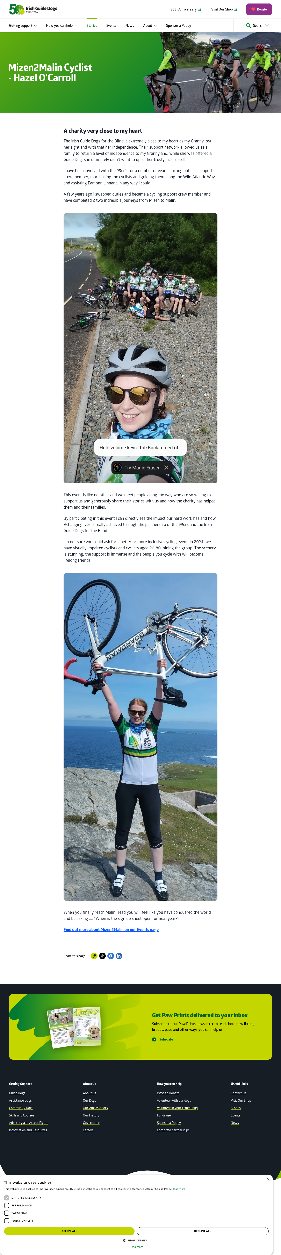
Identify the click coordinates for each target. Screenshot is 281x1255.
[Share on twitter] (102, 956)
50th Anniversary (184, 9)
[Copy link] (94, 956)
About (147, 25)
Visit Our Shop (222, 9)
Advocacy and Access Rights (28, 1122)
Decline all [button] (202, 1231)
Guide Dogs (17, 1093)
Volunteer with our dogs (174, 1100)
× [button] (268, 1179)
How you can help (59, 25)
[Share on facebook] (110, 956)
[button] (136, 1240)
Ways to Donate (168, 1093)
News (129, 25)
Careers (88, 1130)
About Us (89, 1093)
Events (111, 25)
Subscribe (166, 1039)
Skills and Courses (21, 1115)
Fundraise (164, 1115)
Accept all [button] (69, 1231)
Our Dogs (89, 1100)
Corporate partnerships (173, 1130)
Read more (179, 1189)
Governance (91, 1122)
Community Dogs (21, 1108)
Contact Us (238, 1093)
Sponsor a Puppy (178, 25)
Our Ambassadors (95, 1108)
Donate (262, 9)
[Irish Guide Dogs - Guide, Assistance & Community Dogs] (39, 9)
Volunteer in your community (177, 1108)
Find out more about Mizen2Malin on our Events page (111, 929)
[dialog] (136, 1215)
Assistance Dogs (20, 1100)
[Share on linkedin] (119, 956)
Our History (91, 1115)
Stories (92, 25)
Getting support (20, 25)
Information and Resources (28, 1130)
